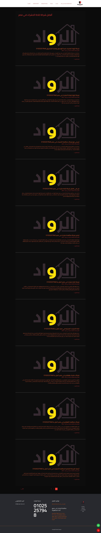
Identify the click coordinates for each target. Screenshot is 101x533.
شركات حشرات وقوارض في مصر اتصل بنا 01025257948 (61, 375)
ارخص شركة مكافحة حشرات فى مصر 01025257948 (62, 235)
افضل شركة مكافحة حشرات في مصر (72, 50)
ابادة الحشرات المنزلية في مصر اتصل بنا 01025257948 (61, 328)
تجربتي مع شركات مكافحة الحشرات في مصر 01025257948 (60, 141)
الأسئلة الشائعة (36, 3)
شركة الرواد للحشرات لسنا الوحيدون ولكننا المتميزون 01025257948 (57, 48)
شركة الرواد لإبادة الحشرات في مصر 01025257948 (63, 95)
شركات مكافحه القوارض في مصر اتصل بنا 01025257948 (61, 422)
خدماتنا (51, 3)
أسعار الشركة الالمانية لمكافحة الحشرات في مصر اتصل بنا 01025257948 (56, 468)
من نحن (57, 3)
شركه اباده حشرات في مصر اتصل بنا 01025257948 (63, 282)
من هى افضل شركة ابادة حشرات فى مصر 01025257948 (61, 188)
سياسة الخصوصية (44, 3)
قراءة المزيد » (76, 59)
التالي (22, 489)
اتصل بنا (29, 3)
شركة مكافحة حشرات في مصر (66, 3)
